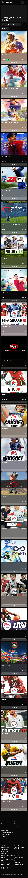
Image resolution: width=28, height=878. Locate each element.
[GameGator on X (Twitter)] (7, 868)
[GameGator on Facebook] (3, 868)
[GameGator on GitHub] (10, 868)
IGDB (18, 874)
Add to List (14, 62)
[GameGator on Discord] (9, 868)
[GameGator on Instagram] (1, 868)
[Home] (2, 2)
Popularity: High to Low (13, 24)
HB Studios (4, 28)
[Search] (22, 2)
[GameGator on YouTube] (5, 868)
